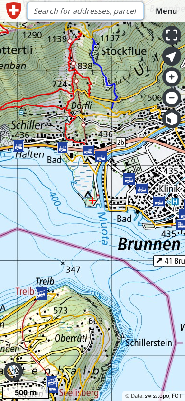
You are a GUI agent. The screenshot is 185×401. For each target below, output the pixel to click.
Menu (166, 11)
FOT (177, 395)
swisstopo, (158, 395)
